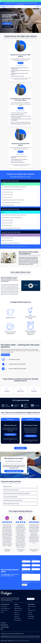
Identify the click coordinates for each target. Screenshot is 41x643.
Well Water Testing (17, 610)
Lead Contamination (31, 610)
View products (7, 25)
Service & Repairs (4, 606)
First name (24, 558)
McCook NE (13, 633)
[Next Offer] (39, 3)
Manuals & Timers (4, 610)
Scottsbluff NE (18, 633)
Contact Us (5, 625)
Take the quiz (5, 353)
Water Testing (16, 606)
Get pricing (7, 22)
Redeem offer (10, 433)
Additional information (25, 572)
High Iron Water (31, 618)
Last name (34, 558)
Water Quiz (16, 612)
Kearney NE (8, 633)
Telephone (24, 566)
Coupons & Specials (18, 620)
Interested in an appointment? (28, 570)
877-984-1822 (6, 573)
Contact (2, 612)
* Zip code (33, 562)
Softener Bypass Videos (5, 608)
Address (23, 562)
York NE (22, 633)
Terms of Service (25, 581)
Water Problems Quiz (18, 608)
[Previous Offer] (1, 3)
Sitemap (22, 640)
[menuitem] (38, 5)
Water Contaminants (32, 606)
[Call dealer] (36, 5)
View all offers (20, 447)
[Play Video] (30, 284)
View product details (20, 64)
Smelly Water (30, 614)
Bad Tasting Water (31, 616)
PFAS (29, 608)
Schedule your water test (14, 470)
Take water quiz (31, 598)
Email (33, 566)
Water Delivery (17, 614)
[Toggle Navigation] (40, 5)
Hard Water (30, 612)
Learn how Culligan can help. (34, 1)
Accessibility (27, 640)
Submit (24, 583)
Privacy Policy (38, 580)
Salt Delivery (16, 616)
